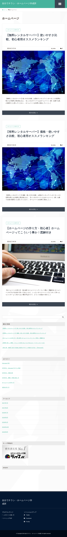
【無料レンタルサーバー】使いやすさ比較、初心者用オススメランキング (22, 328)
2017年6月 (5, 408)
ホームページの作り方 (8, 382)
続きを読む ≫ (33, 112)
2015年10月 (5, 427)
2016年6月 (5, 417)
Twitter (28, 515)
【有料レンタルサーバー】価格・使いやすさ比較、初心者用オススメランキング (24, 333)
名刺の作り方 (5, 387)
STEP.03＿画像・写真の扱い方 (10, 377)
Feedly (28, 521)
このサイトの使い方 (8, 515)
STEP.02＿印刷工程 (7, 373)
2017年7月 (5, 403)
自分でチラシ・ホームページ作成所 (19, 3)
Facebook (28, 518)
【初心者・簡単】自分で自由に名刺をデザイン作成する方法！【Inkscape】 (23, 347)
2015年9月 (5, 432)
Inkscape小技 (6, 363)
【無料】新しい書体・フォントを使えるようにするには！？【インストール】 (23, 343)
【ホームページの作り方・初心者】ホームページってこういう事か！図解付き (23, 338)
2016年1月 (5, 422)
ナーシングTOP (7, 518)
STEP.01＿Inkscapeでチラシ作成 (11, 368)
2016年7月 (5, 412)
